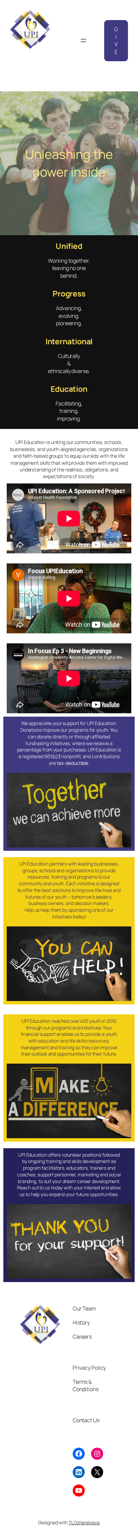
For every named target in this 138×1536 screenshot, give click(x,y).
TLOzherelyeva (84, 1522)
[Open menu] (83, 40)
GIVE (116, 40)
